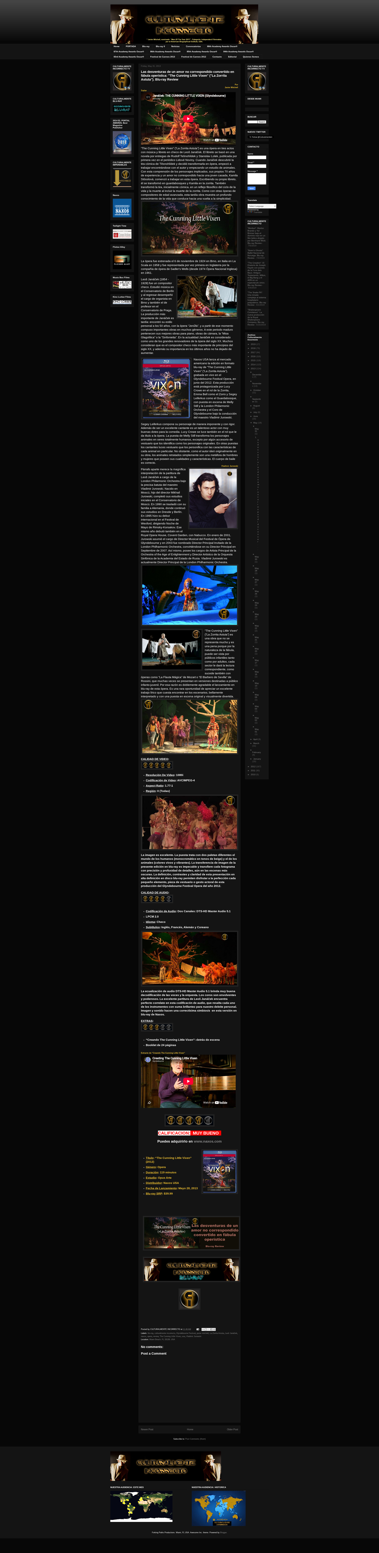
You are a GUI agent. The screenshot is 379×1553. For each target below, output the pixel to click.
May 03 (257, 707)
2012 (253, 766)
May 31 (257, 430)
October (257, 390)
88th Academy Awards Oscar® (222, 46)
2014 (253, 364)
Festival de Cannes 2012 (193, 57)
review (156, 1336)
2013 (253, 368)
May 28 (257, 569)
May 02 (257, 719)
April (255, 739)
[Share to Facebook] (211, 1329)
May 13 (257, 684)
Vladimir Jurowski (193, 1336)
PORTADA (131, 46)
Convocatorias (193, 46)
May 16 (257, 673)
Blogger (223, 1532)
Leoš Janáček (231, 1333)
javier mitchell (203, 1333)
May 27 (257, 580)
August (256, 405)
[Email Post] (197, 1329)
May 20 (257, 649)
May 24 (257, 604)
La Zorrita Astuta (217, 1333)
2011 (253, 770)
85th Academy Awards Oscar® (202, 51)
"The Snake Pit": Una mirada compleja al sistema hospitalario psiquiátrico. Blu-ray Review (257, 298)
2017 (253, 352)
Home (116, 46)
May (255, 423)
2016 (253, 356)
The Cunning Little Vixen (170, 1336)
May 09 (257, 696)
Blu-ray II (160, 46)
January (257, 759)
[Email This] (202, 1329)
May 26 (257, 592)
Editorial (232, 57)
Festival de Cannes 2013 (162, 57)
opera (149, 1336)
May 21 (257, 638)
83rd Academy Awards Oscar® (129, 57)
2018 (253, 348)
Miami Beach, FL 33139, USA (162, 1339)
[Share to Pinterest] (214, 1329)
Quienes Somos (251, 57)
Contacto (217, 57)
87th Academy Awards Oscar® (129, 51)
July (255, 412)
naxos (143, 1336)
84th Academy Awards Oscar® (238, 51)
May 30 (257, 558)
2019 (253, 344)
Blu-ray (146, 46)
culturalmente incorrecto (165, 1333)
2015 (253, 360)
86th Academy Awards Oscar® (165, 51)
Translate (257, 212)
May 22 (257, 627)
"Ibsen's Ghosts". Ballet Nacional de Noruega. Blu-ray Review (256, 254)
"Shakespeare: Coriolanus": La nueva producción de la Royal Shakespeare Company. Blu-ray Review (256, 317)
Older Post (232, 1429)
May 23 (257, 615)
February (256, 752)
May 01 (257, 730)
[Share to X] (208, 1329)
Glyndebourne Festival (186, 1333)
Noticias (175, 46)
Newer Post (147, 1429)
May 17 (257, 661)
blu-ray (150, 1333)
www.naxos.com (208, 1141)
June (255, 416)
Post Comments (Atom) (195, 1439)
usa (183, 1336)
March (256, 743)
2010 (253, 774)
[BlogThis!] (205, 1329)
